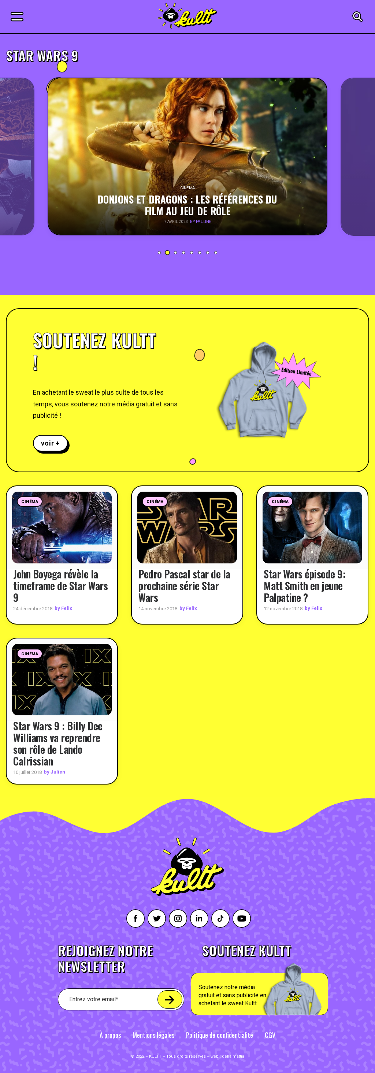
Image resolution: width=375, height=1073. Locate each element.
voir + (50, 443)
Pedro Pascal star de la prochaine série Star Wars (184, 585)
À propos (110, 1035)
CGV (270, 1035)
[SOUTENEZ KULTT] (276, 979)
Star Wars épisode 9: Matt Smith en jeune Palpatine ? (304, 585)
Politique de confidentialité (219, 1035)
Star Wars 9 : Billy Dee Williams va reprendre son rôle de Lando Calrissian (58, 743)
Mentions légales (153, 1035)
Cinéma (29, 501)
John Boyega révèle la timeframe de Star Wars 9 (60, 585)
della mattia (233, 1056)
